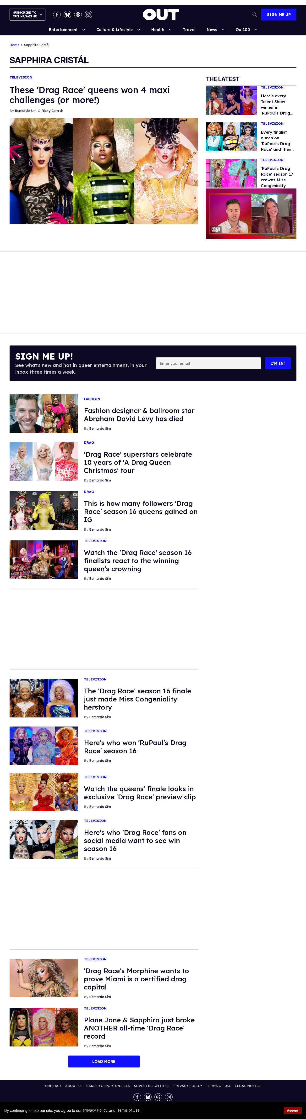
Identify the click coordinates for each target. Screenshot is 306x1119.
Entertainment (63, 29)
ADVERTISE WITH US (151, 1086)
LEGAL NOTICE (248, 1086)
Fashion (92, 399)
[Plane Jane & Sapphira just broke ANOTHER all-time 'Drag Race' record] (44, 1027)
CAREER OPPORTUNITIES (108, 1086)
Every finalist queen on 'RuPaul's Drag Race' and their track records (276, 143)
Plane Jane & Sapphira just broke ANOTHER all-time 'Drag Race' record (139, 1028)
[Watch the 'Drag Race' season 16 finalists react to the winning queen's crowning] (44, 559)
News (212, 29)
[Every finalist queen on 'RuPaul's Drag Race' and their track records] (231, 136)
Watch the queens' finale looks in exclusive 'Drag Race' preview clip (140, 792)
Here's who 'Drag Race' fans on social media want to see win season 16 (135, 840)
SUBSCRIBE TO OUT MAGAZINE (25, 14)
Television (21, 77)
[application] (251, 213)
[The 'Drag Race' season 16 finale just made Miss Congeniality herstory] (44, 697)
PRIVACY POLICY (187, 1086)
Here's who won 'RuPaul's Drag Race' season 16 (135, 746)
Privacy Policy (95, 1111)
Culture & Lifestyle (114, 29)
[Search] (254, 14)
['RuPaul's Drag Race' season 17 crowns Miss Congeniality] (231, 172)
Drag (89, 443)
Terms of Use (128, 1111)
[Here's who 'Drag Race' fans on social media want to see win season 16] (44, 839)
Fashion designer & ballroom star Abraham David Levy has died (139, 414)
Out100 (243, 29)
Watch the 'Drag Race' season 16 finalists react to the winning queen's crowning (138, 560)
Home (14, 45)
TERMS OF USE (218, 1086)
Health (157, 29)
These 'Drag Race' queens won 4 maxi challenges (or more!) (90, 94)
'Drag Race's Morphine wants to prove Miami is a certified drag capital (136, 979)
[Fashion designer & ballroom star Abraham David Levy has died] (44, 413)
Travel (189, 29)
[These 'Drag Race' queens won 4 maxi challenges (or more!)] (104, 170)
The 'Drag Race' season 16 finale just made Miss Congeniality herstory (137, 699)
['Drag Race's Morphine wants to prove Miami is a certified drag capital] (44, 977)
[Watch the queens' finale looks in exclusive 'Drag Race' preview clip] (44, 791)
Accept (292, 1110)
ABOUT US (73, 1086)
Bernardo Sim (26, 111)
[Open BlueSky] (67, 14)
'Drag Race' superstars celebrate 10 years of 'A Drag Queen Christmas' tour (138, 462)
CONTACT (53, 1086)
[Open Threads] (78, 14)
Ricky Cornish (52, 111)
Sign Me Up (279, 14)
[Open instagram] (88, 14)
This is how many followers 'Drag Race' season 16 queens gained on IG (141, 511)
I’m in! (278, 363)
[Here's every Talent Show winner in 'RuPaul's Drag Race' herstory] (231, 100)
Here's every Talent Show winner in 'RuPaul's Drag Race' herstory (275, 107)
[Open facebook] (57, 14)
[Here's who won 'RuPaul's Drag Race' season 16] (44, 745)
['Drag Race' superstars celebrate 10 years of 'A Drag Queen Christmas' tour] (44, 461)
